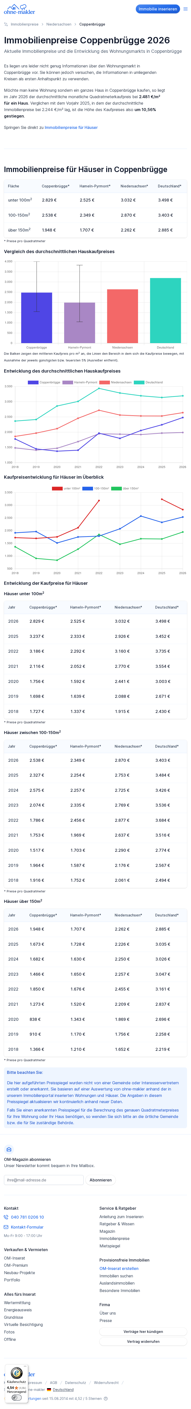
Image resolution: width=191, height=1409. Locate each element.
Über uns (107, 1313)
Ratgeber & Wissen (116, 1223)
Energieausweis (18, 1309)
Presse (105, 1320)
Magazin (107, 1231)
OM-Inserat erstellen (119, 1268)
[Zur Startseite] (19, 9)
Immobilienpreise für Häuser (71, 127)
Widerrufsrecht (106, 1382)
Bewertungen (30, 1398)
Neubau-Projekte (19, 1272)
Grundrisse (13, 1317)
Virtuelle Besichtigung (23, 1324)
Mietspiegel (109, 1245)
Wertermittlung (17, 1302)
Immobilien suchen (116, 1275)
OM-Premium (16, 1265)
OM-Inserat (14, 1258)
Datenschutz (75, 1382)
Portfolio (12, 1279)
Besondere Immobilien (119, 1290)
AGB (53, 1382)
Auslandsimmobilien (117, 1283)
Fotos (9, 1331)
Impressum (33, 1382)
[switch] (17, 1398)
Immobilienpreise (114, 1238)
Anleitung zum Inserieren (121, 1216)
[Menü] (25, 1367)
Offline (10, 1339)
